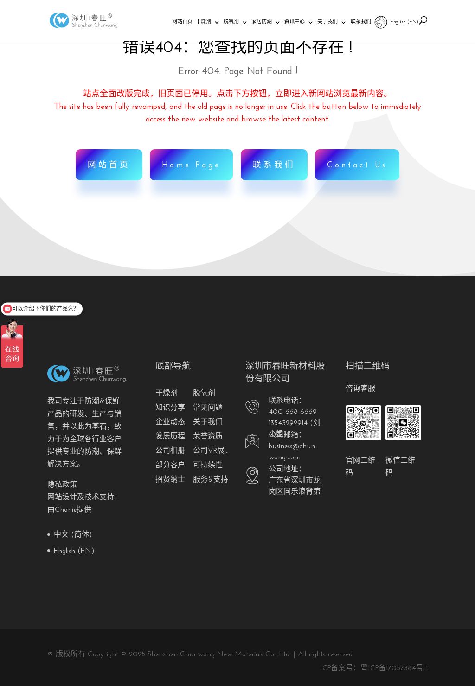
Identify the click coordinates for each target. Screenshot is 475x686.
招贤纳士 (170, 479)
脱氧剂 (231, 22)
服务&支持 (210, 479)
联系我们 (361, 22)
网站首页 (182, 22)
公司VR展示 (212, 451)
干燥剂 (203, 22)
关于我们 (327, 22)
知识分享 (170, 408)
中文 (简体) (73, 535)
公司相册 (170, 451)
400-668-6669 (293, 412)
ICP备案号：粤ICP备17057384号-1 (374, 668)
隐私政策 (62, 485)
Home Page (191, 165)
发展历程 (170, 436)
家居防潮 (261, 22)
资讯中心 (294, 22)
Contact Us (357, 165)
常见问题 (208, 408)
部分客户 (170, 465)
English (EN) (404, 22)
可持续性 (208, 465)
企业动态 (170, 422)
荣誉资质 (208, 436)
